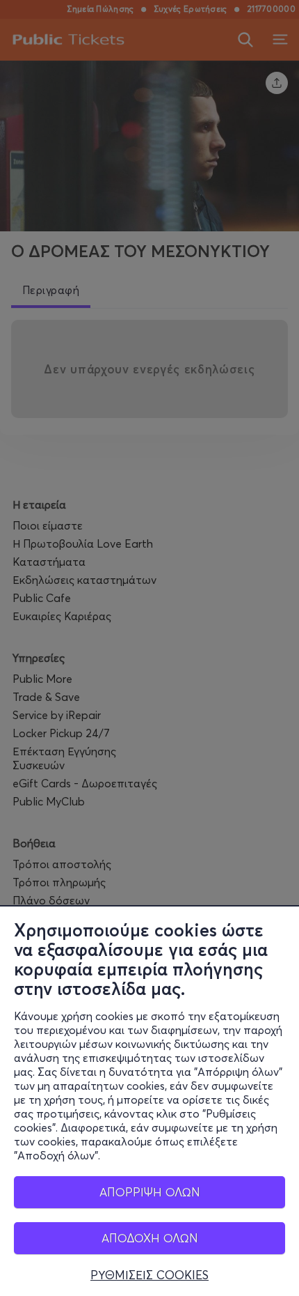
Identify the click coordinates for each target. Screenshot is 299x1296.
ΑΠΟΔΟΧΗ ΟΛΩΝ (150, 1238)
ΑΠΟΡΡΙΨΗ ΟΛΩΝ (149, 1192)
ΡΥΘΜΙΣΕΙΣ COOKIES (149, 1275)
